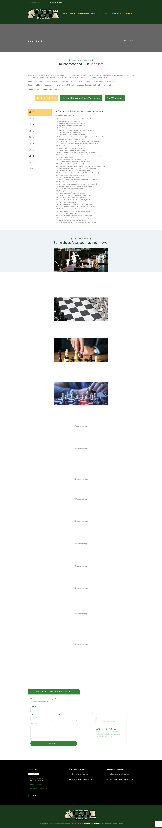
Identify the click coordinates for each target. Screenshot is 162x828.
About (72, 14)
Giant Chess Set (116, 14)
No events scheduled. (80, 774)
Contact (129, 14)
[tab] (40, 112)
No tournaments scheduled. (119, 774)
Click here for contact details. (38, 89)
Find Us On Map (32, 796)
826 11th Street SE (36, 3)
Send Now (52, 743)
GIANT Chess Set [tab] (114, 98)
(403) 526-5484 (106, 729)
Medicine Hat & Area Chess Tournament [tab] (81, 98)
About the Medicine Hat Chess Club (107, 741)
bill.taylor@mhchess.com (39, 788)
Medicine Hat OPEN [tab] (46, 98)
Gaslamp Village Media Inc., (91, 824)
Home (65, 14)
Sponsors (103, 14)
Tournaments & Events (87, 14)
